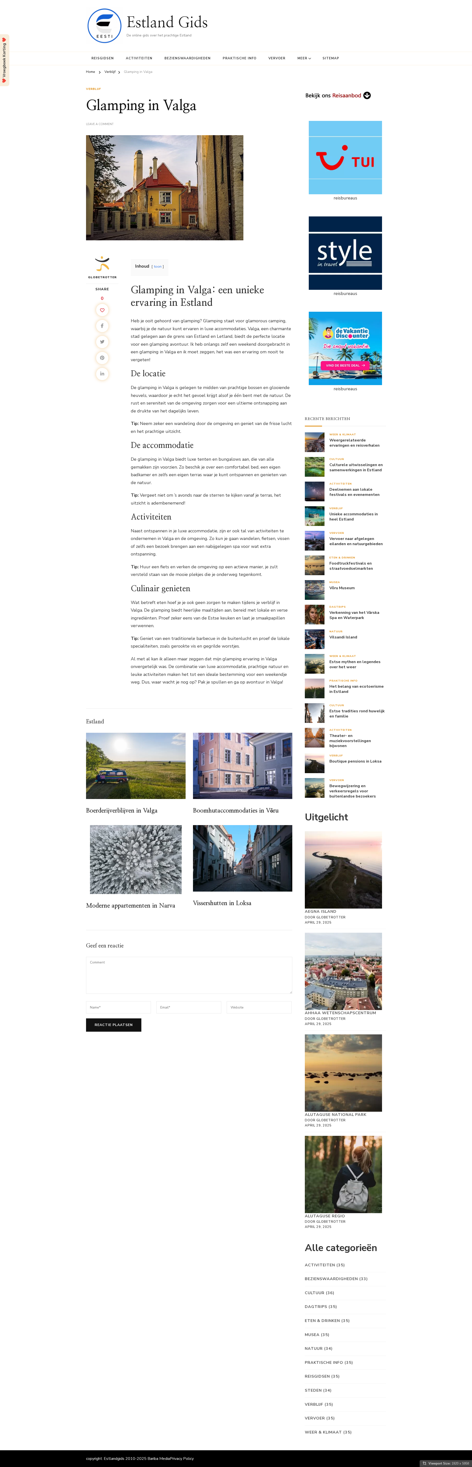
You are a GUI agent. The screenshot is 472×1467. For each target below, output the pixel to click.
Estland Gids (167, 23)
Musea (334, 582)
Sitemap (331, 58)
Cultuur (336, 459)
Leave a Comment (100, 124)
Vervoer (276, 58)
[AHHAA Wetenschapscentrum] (343, 971)
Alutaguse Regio (325, 1216)
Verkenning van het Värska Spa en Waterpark (354, 615)
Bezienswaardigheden (187, 58)
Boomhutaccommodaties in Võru (236, 811)
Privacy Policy (182, 1458)
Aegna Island (321, 911)
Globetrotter (102, 277)
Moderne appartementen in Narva (130, 906)
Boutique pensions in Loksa (355, 761)
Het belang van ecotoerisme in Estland (356, 689)
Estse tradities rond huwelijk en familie (357, 714)
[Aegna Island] (343, 870)
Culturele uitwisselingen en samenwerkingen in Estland (356, 467)
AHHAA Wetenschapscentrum (340, 1013)
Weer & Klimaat (342, 434)
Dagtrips (337, 607)
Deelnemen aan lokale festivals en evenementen (354, 492)
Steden (313, 1390)
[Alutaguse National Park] (343, 1073)
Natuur (336, 631)
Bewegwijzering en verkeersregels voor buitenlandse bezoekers (352, 791)
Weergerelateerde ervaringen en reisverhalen (354, 443)
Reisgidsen (102, 58)
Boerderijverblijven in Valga (122, 811)
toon (158, 266)
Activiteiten (139, 58)
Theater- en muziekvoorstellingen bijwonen (350, 741)
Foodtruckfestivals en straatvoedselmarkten (351, 566)
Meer (302, 58)
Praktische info (239, 58)
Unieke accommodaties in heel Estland (353, 517)
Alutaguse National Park (336, 1114)
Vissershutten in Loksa (222, 903)
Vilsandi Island (343, 637)
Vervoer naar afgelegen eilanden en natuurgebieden (356, 541)
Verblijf (93, 89)
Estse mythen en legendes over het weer (355, 664)
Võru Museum (342, 588)
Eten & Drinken (342, 557)
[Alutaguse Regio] (343, 1174)
